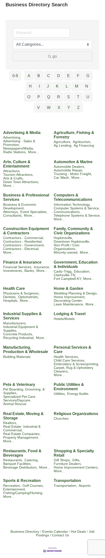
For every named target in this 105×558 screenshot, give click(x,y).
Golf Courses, (33, 485)
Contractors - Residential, (22, 241)
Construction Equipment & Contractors (26, 231)
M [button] (76, 86)
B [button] (38, 76)
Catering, (31, 460)
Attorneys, (11, 212)
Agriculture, (62, 142)
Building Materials (17, 357)
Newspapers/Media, (18, 148)
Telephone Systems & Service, (77, 215)
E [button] (68, 76)
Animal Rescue (14, 404)
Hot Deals (78, 531)
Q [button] (48, 97)
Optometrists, (28, 297)
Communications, (67, 212)
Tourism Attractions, (18, 175)
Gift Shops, (62, 460)
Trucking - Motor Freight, (73, 174)
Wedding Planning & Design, (76, 293)
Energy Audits (77, 394)
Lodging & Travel (69, 314)
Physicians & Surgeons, (21, 293)
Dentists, (10, 297)
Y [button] (68, 108)
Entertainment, (14, 489)
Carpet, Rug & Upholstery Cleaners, (73, 369)
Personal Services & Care (72, 349)
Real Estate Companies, (22, 434)
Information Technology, (72, 204)
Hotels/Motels (64, 319)
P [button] (38, 97)
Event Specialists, (33, 212)
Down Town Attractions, (21, 182)
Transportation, (65, 485)
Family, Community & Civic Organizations (73, 231)
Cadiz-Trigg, (63, 271)
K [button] (57, 86)
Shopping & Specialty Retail (74, 453)
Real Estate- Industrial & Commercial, (22, 428)
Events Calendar (55, 531)
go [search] (54, 56)
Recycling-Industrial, (18, 338)
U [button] (87, 97)
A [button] (29, 76)
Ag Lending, (63, 145)
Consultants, (12, 215)
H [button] (30, 86)
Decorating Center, (68, 300)
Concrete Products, (18, 334)
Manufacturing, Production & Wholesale (25, 349)
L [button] (67, 86)
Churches (61, 418)
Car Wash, (62, 177)
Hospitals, (10, 300)
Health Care (14, 288)
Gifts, (76, 460)
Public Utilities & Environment (69, 386)
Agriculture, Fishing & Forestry (74, 135)
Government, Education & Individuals (76, 264)
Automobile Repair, (68, 170)
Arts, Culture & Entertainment (17, 164)
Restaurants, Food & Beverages (22, 453)
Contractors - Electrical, (21, 249)
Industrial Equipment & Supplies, (20, 328)
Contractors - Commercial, (23, 238)
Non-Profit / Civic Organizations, (67, 247)
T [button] (78, 97)
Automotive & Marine (73, 162)
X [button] (59, 108)
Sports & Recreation (22, 480)
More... (33, 152)
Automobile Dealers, (69, 166)
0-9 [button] (15, 76)
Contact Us (60, 535)
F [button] (78, 76)
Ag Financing (84, 145)
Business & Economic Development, (19, 206)
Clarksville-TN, (65, 275)
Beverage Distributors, (20, 467)
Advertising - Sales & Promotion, (19, 143)
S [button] (68, 97)
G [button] (87, 76)
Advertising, (12, 137)
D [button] (58, 76)
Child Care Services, (69, 360)
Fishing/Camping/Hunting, (23, 493)
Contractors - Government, (24, 245)
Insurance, (42, 267)
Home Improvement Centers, (76, 467)
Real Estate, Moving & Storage (23, 416)
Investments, (13, 271)
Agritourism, (82, 142)
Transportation (67, 480)
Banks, (29, 271)
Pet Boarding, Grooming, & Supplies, (24, 391)
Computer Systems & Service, (77, 208)
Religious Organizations (76, 414)
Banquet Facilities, (17, 464)
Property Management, (21, 437)
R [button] (58, 97)
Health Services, (66, 357)
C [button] (48, 76)
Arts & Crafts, (13, 178)
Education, (82, 271)
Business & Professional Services (26, 197)
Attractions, (12, 171)
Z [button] (78, 108)
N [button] (86, 86)
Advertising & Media (22, 133)
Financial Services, (17, 267)
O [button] (28, 97)
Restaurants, (13, 460)
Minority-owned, (66, 252)
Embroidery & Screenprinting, (76, 364)
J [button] (48, 86)
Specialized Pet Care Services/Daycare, (19, 398)
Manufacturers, (15, 323)
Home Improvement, (69, 297)
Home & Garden (68, 288)
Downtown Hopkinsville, (72, 241)
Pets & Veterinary (19, 384)
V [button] (38, 108)
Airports (85, 485)
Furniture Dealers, (68, 464)
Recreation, (12, 485)
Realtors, (10, 423)
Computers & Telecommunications (73, 197)
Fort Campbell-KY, (68, 279)
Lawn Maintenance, (69, 304)
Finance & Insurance (22, 262)
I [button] (39, 86)
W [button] (49, 108)
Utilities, (60, 394)
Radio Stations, (15, 152)
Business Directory (24, 531)
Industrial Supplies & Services (22, 316)
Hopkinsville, (63, 238)
